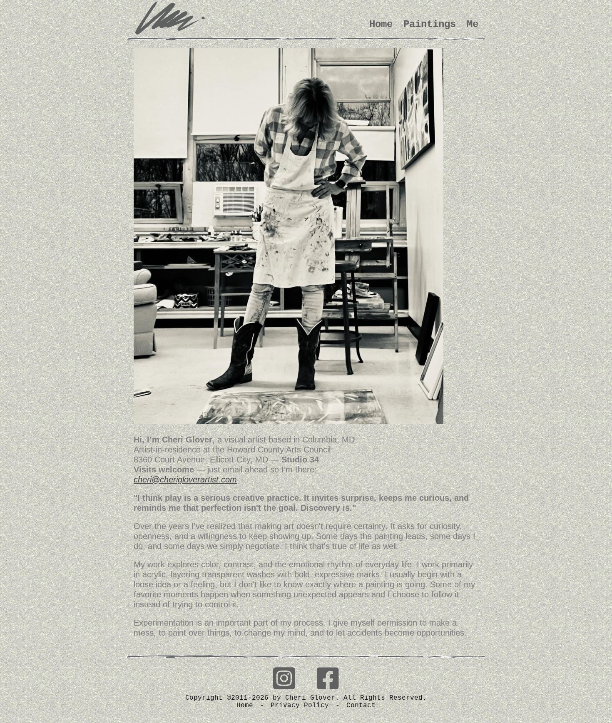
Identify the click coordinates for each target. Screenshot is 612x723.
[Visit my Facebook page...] (327, 680)
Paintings (429, 24)
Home (381, 24)
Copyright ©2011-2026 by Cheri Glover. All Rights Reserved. (306, 698)
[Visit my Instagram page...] (284, 680)
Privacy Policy (300, 705)
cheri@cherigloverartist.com (185, 479)
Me (472, 24)
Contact (361, 705)
